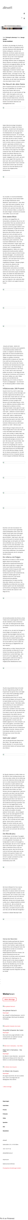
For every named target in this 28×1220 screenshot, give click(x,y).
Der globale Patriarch (10, 1010)
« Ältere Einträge (7, 1086)
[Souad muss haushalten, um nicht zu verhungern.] (14, 493)
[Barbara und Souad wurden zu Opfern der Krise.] (14, 463)
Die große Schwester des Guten (13, 1030)
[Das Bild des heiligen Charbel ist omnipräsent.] (14, 508)
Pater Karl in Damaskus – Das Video (12, 1050)
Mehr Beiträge (10, 999)
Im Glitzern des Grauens (11, 1071)
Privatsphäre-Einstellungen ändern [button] (12, 1168)
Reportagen (6, 1013)
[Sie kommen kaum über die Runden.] (14, 478)
